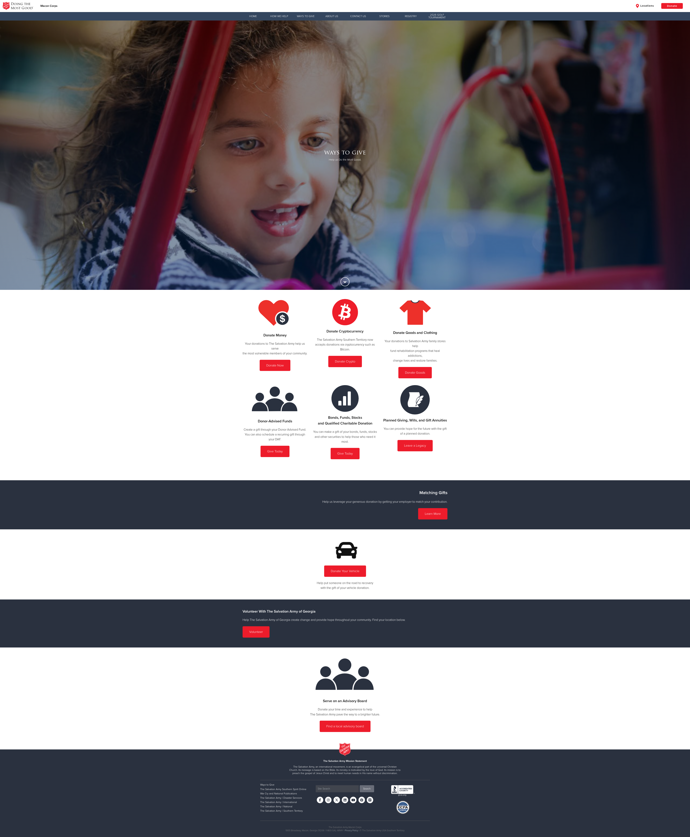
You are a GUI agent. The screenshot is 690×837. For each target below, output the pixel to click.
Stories (384, 16)
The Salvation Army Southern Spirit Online (283, 789)
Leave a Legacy (415, 446)
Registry (411, 16)
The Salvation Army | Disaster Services (281, 797)
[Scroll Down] (345, 281)
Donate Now (275, 365)
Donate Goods (415, 373)
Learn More (433, 514)
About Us (331, 16)
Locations (647, 5)
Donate (672, 6)
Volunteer (256, 632)
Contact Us (358, 16)
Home (253, 16)
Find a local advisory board (345, 726)
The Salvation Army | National (276, 806)
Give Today (275, 451)
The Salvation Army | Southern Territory (281, 810)
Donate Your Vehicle (345, 571)
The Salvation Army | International (278, 802)
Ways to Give (305, 16)
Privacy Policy (351, 830)
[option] (345, 155)
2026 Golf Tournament (437, 16)
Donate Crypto (345, 361)
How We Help (279, 16)
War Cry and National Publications (278, 793)
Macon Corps (49, 6)
